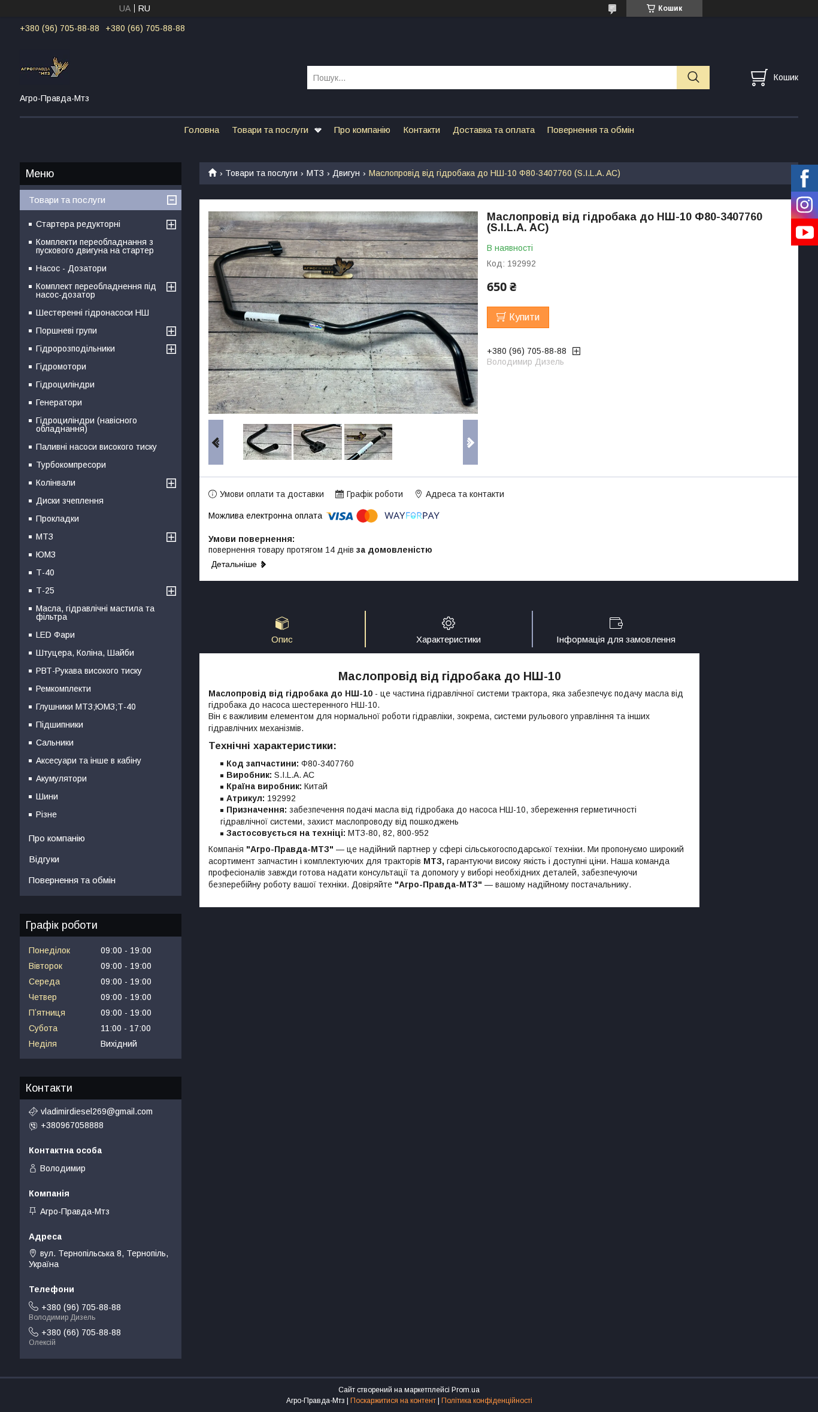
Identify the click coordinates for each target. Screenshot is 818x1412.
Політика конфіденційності (486, 1400)
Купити (524, 317)
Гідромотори (61, 366)
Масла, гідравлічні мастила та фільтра (95, 613)
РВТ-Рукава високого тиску (89, 670)
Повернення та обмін (590, 130)
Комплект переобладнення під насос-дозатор (96, 290)
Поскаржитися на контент (393, 1400)
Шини (47, 796)
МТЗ (315, 173)
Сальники (55, 742)
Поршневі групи (66, 330)
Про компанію (362, 130)
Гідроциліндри (65, 384)
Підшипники (59, 724)
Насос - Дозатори (71, 268)
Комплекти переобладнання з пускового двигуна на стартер (95, 246)
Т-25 (45, 590)
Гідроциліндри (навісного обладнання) (86, 425)
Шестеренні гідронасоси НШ (92, 312)
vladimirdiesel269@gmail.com (97, 1111)
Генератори (59, 402)
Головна (201, 130)
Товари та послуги (270, 130)
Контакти (421, 130)
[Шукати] (693, 77)
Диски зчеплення (70, 500)
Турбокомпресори (71, 464)
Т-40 (45, 572)
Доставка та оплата (494, 130)
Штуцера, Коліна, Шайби (85, 652)
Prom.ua (466, 1390)
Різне (46, 814)
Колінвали (55, 482)
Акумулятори (61, 778)
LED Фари (55, 635)
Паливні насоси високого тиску (96, 447)
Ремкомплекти (63, 688)
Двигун (346, 173)
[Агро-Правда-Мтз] (156, 66)
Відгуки (44, 859)
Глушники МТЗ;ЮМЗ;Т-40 (86, 706)
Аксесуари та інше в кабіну (88, 760)
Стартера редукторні (78, 224)
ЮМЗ (46, 554)
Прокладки (57, 518)
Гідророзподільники (75, 348)
